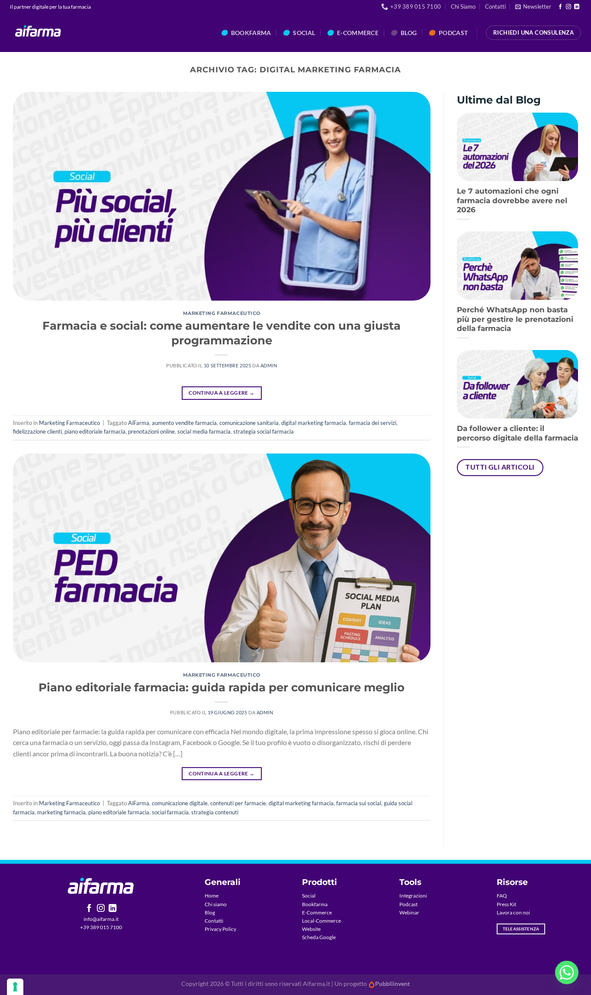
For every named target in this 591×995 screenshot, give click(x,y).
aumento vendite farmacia (184, 422)
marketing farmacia (61, 812)
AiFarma (138, 422)
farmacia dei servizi (372, 422)
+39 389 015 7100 (101, 927)
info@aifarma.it (101, 919)
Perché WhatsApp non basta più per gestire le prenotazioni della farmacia (515, 319)
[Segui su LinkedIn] (576, 7)
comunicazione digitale (180, 803)
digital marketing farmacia (313, 422)
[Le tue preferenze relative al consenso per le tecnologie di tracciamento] (15, 987)
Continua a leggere (221, 392)
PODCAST (453, 32)
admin (268, 365)
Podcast (408, 904)
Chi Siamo (463, 6)
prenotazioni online (151, 431)
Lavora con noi (513, 912)
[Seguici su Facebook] (560, 7)
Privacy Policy (220, 929)
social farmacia (170, 812)
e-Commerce (358, 32)
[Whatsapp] (566, 972)
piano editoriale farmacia (94, 431)
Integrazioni (413, 895)
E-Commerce (317, 912)
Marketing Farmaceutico (221, 313)
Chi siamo (216, 904)
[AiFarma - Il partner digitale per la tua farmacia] (38, 32)
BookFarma (251, 32)
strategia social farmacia (263, 431)
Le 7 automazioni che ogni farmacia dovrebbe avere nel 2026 (512, 200)
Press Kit (506, 904)
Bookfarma (315, 904)
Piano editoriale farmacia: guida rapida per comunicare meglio (222, 687)
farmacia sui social (358, 803)
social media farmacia (204, 431)
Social (304, 32)
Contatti (495, 6)
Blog (409, 32)
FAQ (502, 895)
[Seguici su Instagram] (568, 7)
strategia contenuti (214, 812)
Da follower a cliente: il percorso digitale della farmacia (517, 433)
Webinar (409, 912)
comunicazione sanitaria (249, 422)
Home (211, 895)
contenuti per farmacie (238, 803)
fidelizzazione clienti (37, 431)
